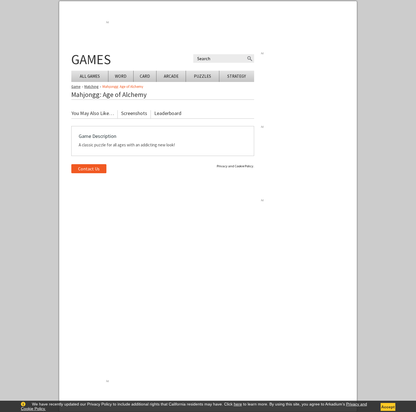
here (238, 404)
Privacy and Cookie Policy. (235, 166)
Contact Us (89, 169)
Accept (388, 407)
